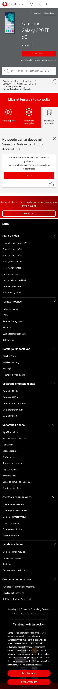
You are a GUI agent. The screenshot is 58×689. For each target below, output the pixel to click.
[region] (29, 651)
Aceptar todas (29, 673)
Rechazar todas (29, 681)
